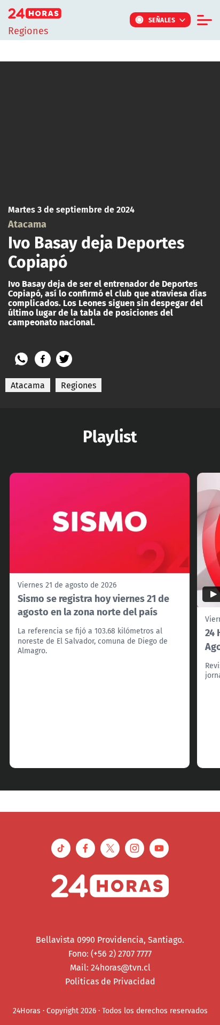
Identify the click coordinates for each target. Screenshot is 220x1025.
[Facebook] (43, 359)
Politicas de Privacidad (110, 981)
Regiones (78, 385)
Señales (162, 20)
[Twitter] (64, 359)
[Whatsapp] (21, 359)
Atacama (28, 385)
